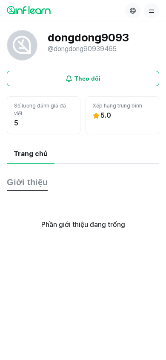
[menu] (151, 10)
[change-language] (132, 10)
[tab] (30, 154)
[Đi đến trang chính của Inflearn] (29, 10)
